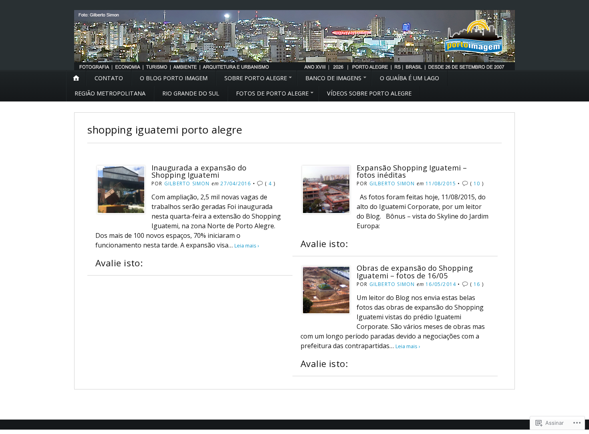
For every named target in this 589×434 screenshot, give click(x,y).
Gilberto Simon (187, 183)
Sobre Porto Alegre (255, 78)
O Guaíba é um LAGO (409, 78)
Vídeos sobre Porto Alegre (369, 93)
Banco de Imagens (333, 78)
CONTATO (109, 78)
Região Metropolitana (110, 93)
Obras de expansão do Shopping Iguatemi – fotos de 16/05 (415, 271)
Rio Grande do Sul (190, 93)
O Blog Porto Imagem (174, 78)
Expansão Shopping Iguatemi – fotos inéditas (412, 171)
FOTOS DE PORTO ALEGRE (272, 93)
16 (477, 284)
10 (477, 183)
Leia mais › (246, 245)
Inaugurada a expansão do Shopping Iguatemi (198, 171)
